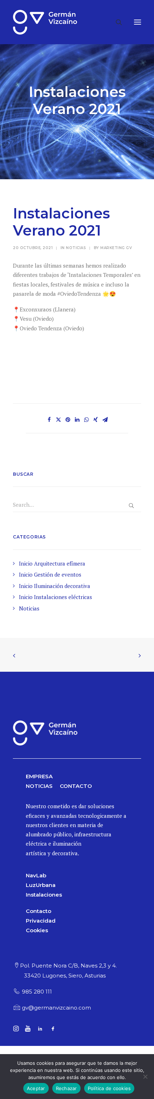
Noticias (76, 248)
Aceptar (36, 1088)
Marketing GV (116, 248)
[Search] (115, 22)
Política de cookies (109, 1088)
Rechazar (66, 1088)
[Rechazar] (145, 1076)
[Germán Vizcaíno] (45, 22)
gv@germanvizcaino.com (56, 1007)
